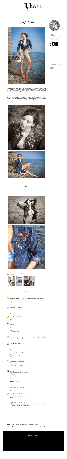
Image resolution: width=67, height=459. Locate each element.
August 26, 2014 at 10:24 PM (17, 393)
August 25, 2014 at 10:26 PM (18, 352)
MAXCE (13, 402)
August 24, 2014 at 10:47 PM (17, 307)
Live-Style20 (12, 322)
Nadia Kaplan (12, 370)
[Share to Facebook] (26, 291)
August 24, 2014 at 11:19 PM (17, 316)
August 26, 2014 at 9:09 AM (19, 370)
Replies (12, 400)
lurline (11, 381)
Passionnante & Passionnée (14, 359)
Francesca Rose (12, 343)
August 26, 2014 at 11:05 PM (21, 402)
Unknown (11, 297)
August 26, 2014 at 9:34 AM (16, 381)
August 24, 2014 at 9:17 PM (17, 297)
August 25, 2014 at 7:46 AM (18, 322)
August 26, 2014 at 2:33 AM (23, 359)
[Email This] (24, 291)
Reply (11, 304)
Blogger (43, 449)
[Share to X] (25, 291)
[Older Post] (42, 427)
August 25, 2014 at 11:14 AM (19, 343)
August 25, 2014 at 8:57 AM (18, 336)
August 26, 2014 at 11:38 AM (19, 387)
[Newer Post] (10, 427)
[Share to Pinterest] (27, 291)
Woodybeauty (12, 336)
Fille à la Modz (12, 387)
